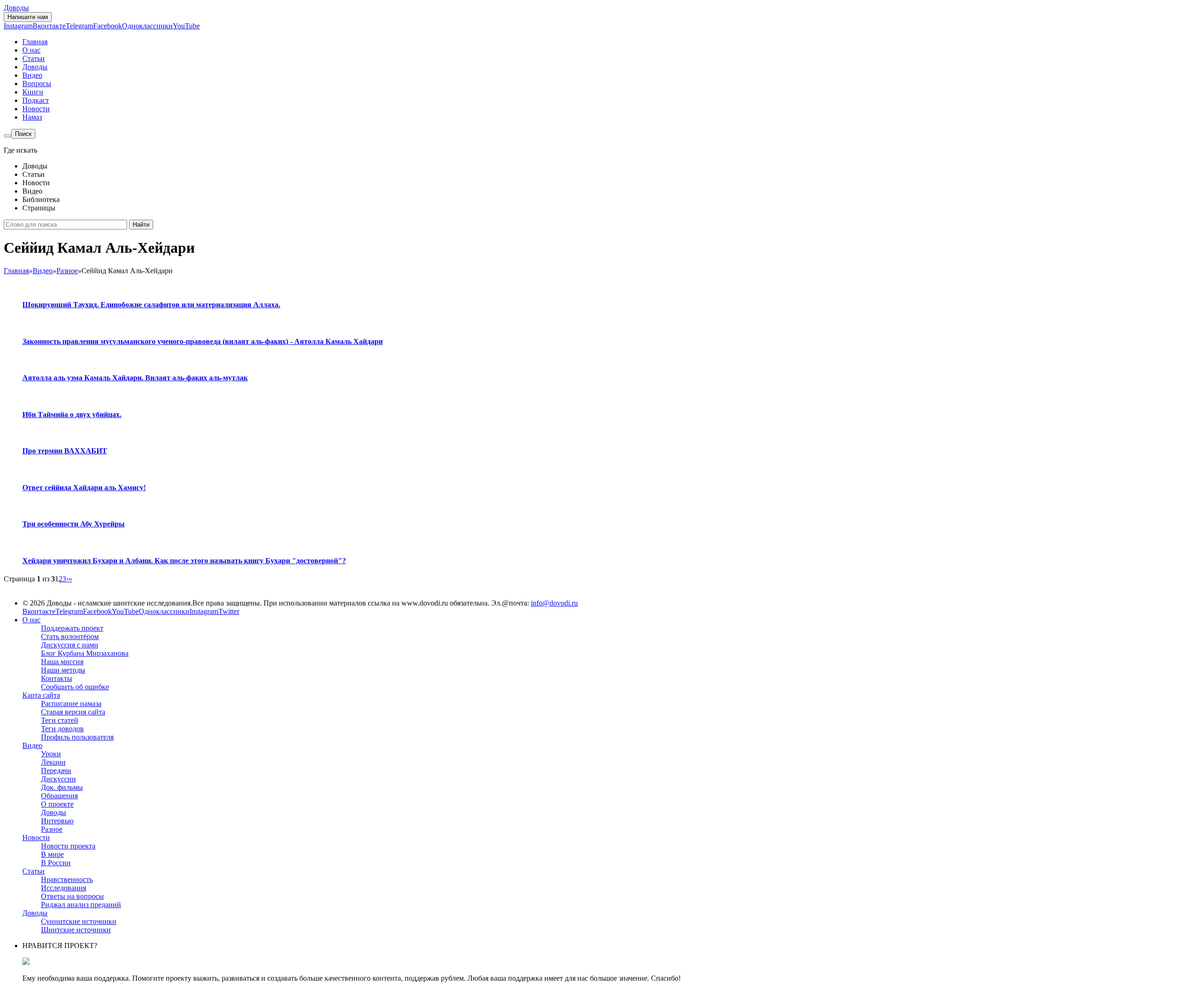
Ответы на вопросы (72, 896)
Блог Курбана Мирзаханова (85, 653)
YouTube (186, 26)
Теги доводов (62, 729)
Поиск (23, 133)
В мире (52, 854)
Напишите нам (27, 16)
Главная (34, 42)
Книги (32, 92)
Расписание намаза (71, 703)
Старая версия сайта (73, 712)
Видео (32, 75)
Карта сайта (41, 695)
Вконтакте (49, 26)
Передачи (56, 770)
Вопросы (36, 84)
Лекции (53, 762)
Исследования (63, 888)
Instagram (18, 26)
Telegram (79, 26)
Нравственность (67, 879)
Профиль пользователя (77, 737)
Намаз (32, 117)
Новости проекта (68, 846)
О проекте (57, 804)
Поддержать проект (72, 628)
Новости (36, 109)
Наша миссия (62, 662)
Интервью (57, 821)
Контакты (56, 678)
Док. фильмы (62, 787)
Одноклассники (147, 26)
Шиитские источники (76, 930)
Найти (141, 224)
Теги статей (59, 720)
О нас (31, 50)
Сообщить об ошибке (75, 687)
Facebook (107, 26)
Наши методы (63, 670)
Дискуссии (58, 779)
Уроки (51, 754)
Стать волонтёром (70, 636)
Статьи (33, 58)
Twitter (228, 611)
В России (56, 863)
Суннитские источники (78, 921)
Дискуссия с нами (69, 645)
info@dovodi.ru (554, 603)
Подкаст (35, 100)
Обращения (59, 796)
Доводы (16, 8)
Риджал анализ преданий (81, 905)
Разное (51, 829)
